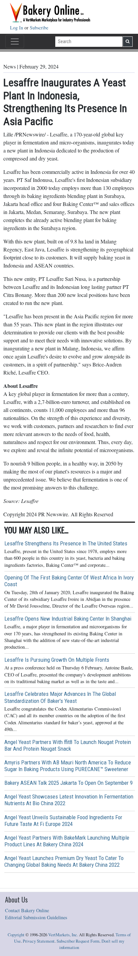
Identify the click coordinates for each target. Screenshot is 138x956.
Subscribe (39, 27)
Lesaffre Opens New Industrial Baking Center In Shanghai (67, 618)
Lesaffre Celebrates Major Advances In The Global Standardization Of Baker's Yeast (60, 697)
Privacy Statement (39, 941)
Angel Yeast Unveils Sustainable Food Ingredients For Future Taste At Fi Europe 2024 (63, 820)
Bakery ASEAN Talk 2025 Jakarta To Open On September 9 (68, 782)
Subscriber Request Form (78, 941)
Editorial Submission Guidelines (36, 917)
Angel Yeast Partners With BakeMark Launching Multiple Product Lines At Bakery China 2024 (66, 841)
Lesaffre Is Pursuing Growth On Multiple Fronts (56, 659)
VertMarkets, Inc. (63, 935)
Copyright (16, 935)
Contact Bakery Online (27, 910)
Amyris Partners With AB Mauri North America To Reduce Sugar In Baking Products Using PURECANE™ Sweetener (67, 765)
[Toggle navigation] (14, 41)
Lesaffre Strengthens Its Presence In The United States (65, 543)
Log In (17, 27)
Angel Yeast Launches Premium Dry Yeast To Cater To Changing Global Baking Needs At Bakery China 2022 (64, 861)
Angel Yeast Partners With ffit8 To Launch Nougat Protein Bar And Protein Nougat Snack (67, 745)
